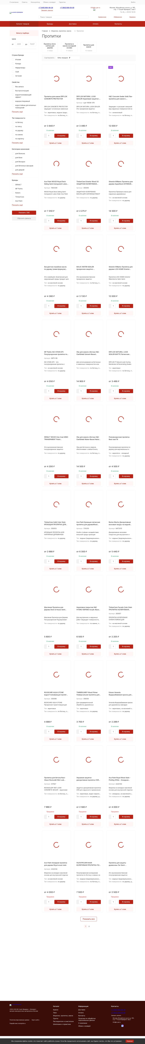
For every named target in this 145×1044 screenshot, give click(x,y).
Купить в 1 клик (56, 143)
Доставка (72, 24)
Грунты (55, 1018)
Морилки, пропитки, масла (61, 31)
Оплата (95, 24)
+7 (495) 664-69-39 (46, 7)
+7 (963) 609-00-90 (67, 7)
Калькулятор (35, 2)
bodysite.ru (22, 1023)
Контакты (118, 24)
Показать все (89, 919)
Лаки (55, 1013)
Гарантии (62, 2)
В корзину (61, 136)
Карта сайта (35, 1020)
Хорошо (130, 1041)
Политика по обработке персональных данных (87, 1019)
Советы (24, 2)
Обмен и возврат (49, 2)
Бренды (50, 24)
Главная (45, 31)
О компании (14, 2)
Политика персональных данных (19, 1020)
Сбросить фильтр (24, 218)
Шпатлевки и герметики (62, 1024)
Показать (22, 212)
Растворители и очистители (63, 1021)
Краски (55, 1010)
